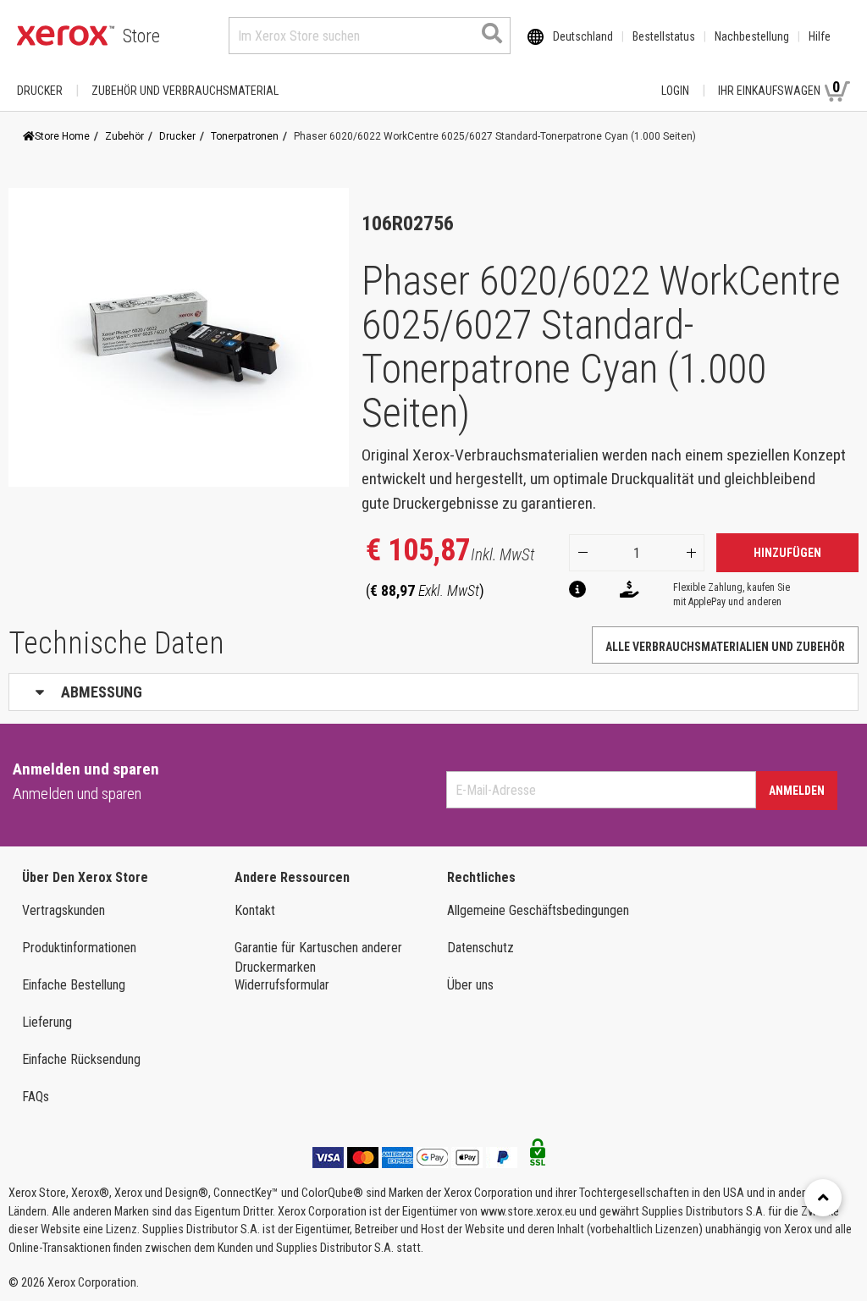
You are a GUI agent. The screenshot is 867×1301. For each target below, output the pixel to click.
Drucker (40, 90)
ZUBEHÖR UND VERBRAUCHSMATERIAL (185, 90)
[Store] (65, 35)
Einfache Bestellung (73, 985)
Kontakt (255, 910)
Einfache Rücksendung (81, 1059)
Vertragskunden (63, 910)
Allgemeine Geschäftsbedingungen (538, 910)
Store (141, 36)
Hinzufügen (787, 553)
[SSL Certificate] (537, 1157)
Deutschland (583, 36)
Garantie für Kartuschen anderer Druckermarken (318, 957)
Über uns (470, 985)
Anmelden (797, 790)
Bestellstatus (663, 36)
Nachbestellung (752, 36)
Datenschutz (480, 948)
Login (675, 90)
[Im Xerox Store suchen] (492, 33)
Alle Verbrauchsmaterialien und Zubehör (725, 646)
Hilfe (820, 36)
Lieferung (47, 1022)
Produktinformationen (79, 948)
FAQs (35, 1097)
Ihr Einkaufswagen (779, 87)
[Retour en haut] (823, 1197)
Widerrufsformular (282, 985)
